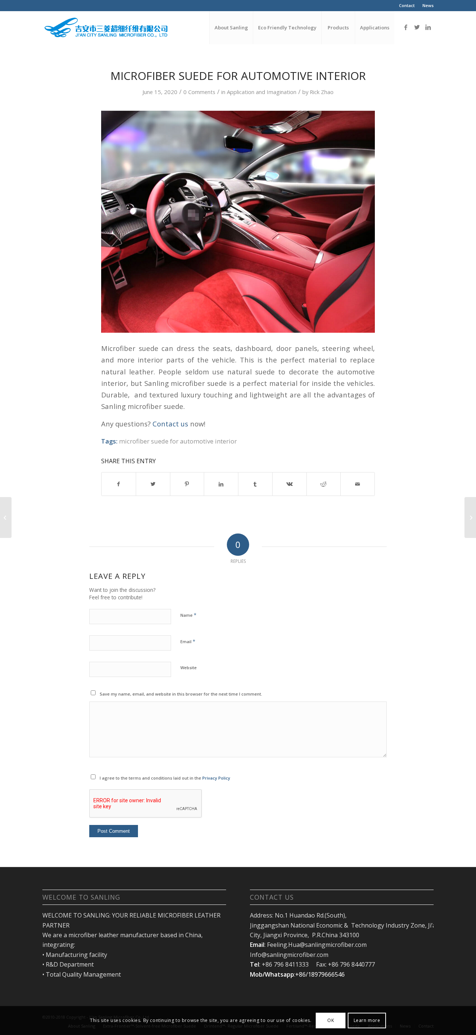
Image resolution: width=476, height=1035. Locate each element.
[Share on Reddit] (324, 484)
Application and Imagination (261, 92)
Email (187, 641)
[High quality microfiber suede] (470, 517)
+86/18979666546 (320, 974)
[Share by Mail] (357, 484)
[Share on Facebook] (119, 484)
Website (188, 667)
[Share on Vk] (289, 484)
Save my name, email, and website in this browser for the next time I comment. (181, 694)
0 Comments (199, 92)
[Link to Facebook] (405, 27)
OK (330, 1020)
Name (188, 615)
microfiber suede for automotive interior (178, 441)
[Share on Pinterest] (187, 484)
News (428, 5)
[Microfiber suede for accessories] (6, 517)
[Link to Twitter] (416, 27)
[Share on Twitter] (153, 484)
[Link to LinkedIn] (428, 27)
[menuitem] (407, 5)
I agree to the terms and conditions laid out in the (165, 778)
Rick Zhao (322, 92)
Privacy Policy (216, 778)
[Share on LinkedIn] (221, 484)
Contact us (170, 423)
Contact (407, 5)
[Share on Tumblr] (255, 484)
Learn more (367, 1020)
